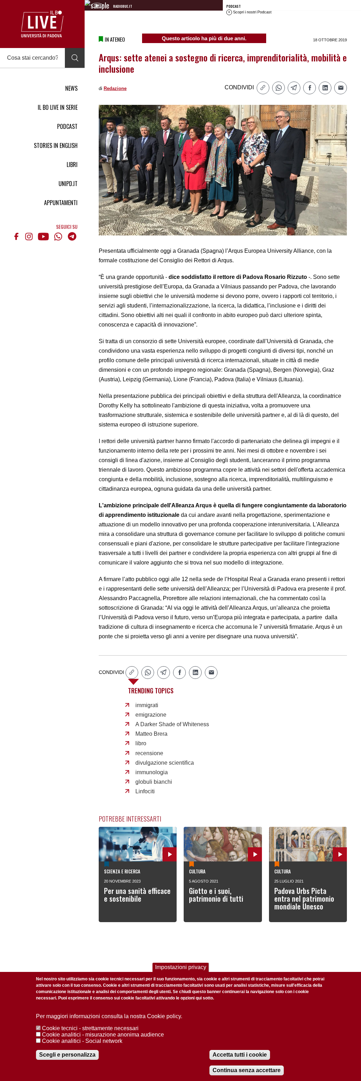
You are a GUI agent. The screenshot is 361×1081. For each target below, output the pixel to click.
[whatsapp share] (278, 88)
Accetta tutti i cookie (240, 1055)
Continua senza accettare (247, 1070)
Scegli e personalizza (67, 1055)
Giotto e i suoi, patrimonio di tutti (216, 894)
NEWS (71, 88)
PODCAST (67, 126)
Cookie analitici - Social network (82, 1041)
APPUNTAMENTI (61, 202)
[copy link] (263, 88)
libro (140, 743)
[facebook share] (309, 88)
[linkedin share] (325, 88)
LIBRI (72, 164)
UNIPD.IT (68, 183)
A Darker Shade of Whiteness (172, 724)
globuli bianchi (153, 782)
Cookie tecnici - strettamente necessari (90, 1028)
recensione (149, 753)
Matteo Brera (151, 734)
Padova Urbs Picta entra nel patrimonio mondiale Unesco (304, 898)
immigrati (146, 705)
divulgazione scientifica (164, 763)
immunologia (151, 772)
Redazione (115, 88)
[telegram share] (294, 88)
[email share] (340, 88)
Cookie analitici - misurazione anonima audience (103, 1035)
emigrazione (150, 715)
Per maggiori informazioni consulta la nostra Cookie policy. (109, 1016)
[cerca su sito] (75, 58)
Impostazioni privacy (180, 967)
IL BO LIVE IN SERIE (58, 107)
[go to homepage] (42, 24)
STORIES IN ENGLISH (56, 145)
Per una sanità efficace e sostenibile (137, 894)
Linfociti (145, 791)
